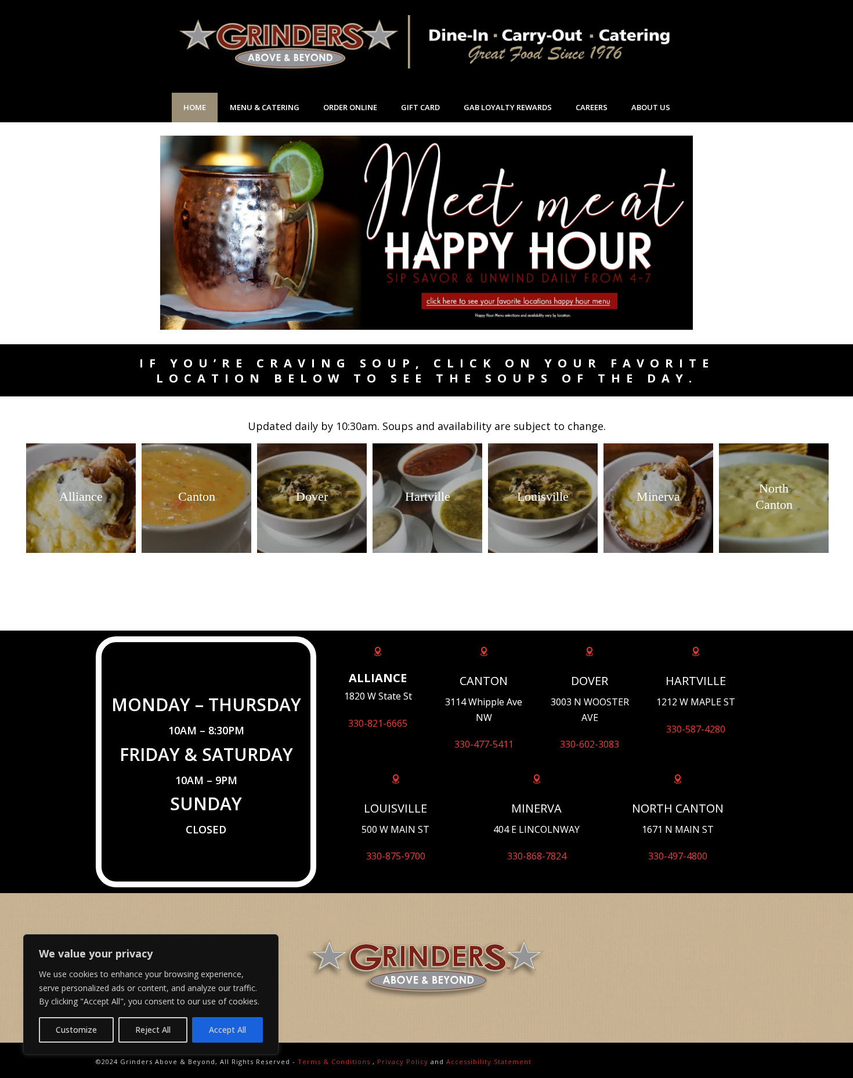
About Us (650, 107)
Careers (592, 107)
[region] (151, 994)
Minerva (658, 496)
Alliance (81, 496)
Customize (76, 1029)
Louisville (543, 496)
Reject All (153, 1029)
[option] (81, 498)
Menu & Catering (264, 107)
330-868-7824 (536, 856)
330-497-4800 (677, 856)
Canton (196, 496)
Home (194, 107)
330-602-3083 (589, 744)
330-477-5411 (484, 744)
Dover (312, 496)
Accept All (227, 1029)
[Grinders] (426, 46)
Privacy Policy (402, 1061)
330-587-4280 (695, 729)
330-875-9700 (395, 856)
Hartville (427, 496)
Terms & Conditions (334, 1061)
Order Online (350, 107)
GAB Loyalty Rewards (508, 107)
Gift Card (420, 107)
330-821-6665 (377, 723)
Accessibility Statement (489, 1061)
